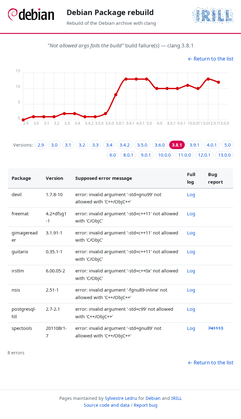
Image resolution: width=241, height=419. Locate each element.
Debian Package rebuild (110, 12)
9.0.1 (146, 155)
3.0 (54, 145)
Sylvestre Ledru (121, 398)
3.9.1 (195, 145)
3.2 (82, 145)
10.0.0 (164, 155)
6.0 (113, 155)
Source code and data (107, 405)
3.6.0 (160, 145)
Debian (153, 398)
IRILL (176, 398)
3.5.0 (142, 145)
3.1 (68, 145)
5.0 (227, 145)
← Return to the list (210, 58)
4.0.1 (212, 145)
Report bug (146, 405)
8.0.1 (128, 155)
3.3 (95, 145)
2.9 (41, 145)
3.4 (109, 145)
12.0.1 (204, 155)
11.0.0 (184, 155)
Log (191, 194)
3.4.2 (125, 145)
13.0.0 (224, 155)
